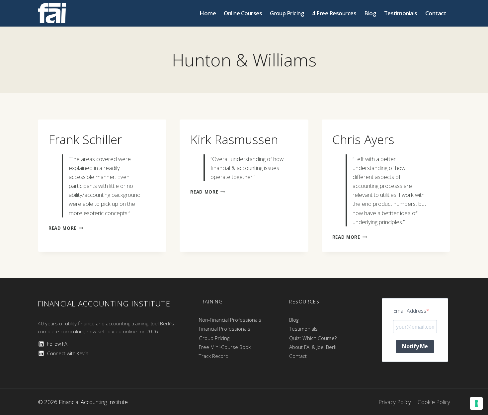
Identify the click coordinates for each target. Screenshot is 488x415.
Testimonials (400, 13)
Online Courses (243, 13)
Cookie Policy (434, 402)
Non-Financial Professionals (230, 319)
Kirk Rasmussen (234, 139)
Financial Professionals (224, 328)
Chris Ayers (363, 139)
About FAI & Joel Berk (312, 347)
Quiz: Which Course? (313, 338)
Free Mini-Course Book (225, 347)
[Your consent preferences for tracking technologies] (476, 403)
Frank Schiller (85, 139)
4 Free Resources (334, 13)
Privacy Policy (394, 402)
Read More (65, 228)
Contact (436, 13)
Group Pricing (287, 13)
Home (208, 13)
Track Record (213, 356)
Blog (370, 13)
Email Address (409, 310)
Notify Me (415, 346)
